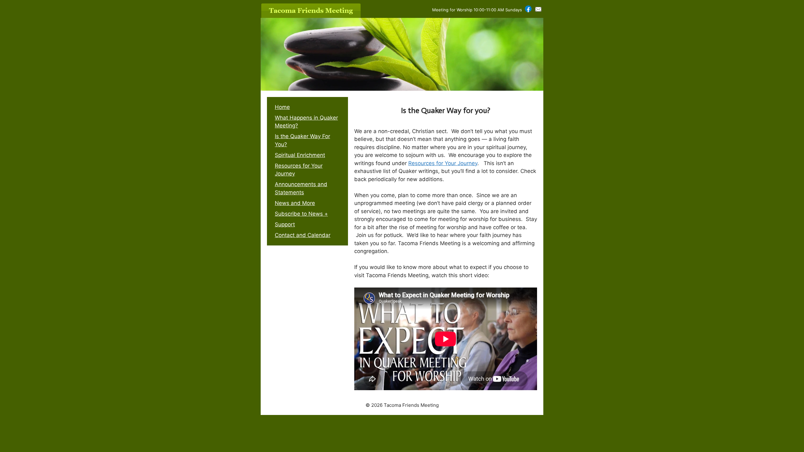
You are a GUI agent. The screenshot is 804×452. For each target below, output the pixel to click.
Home (282, 107)
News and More (295, 203)
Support (285, 224)
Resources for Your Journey (442, 163)
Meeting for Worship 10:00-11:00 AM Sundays (477, 9)
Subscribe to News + (301, 214)
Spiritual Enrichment (300, 155)
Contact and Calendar (302, 235)
